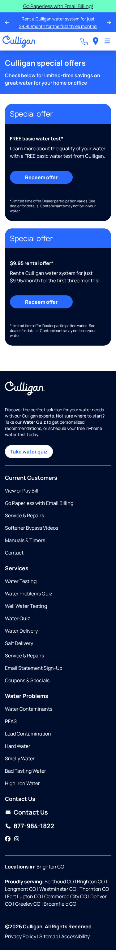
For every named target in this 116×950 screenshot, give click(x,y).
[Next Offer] (109, 22)
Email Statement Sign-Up (33, 668)
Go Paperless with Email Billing (39, 503)
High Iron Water (22, 783)
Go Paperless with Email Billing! (58, 6)
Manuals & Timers (25, 540)
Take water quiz (29, 451)
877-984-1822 (34, 826)
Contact (14, 552)
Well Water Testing (26, 606)
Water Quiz (17, 618)
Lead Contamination (28, 733)
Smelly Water (20, 758)
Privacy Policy (20, 936)
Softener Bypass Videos (31, 527)
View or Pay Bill (21, 490)
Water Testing (21, 581)
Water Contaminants (28, 708)
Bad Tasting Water (25, 770)
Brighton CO (50, 866)
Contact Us (31, 812)
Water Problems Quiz (28, 593)
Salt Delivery (19, 643)
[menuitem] (95, 41)
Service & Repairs (24, 515)
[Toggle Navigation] (107, 41)
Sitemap (48, 936)
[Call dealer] (84, 41)
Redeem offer (41, 177)
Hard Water (17, 746)
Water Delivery (21, 630)
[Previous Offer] (7, 22)
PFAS (11, 721)
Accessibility (75, 936)
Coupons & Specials (27, 680)
